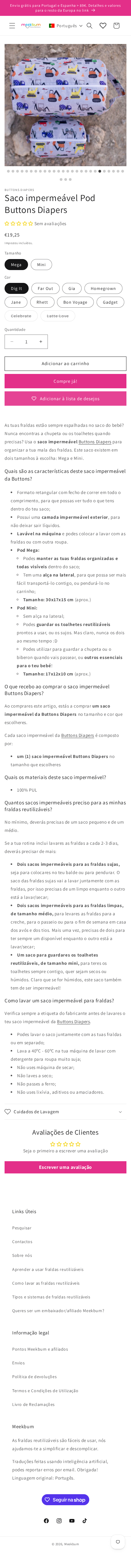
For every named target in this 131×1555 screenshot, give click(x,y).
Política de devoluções (34, 1376)
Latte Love (61, 317)
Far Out (45, 288)
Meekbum (71, 1544)
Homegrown (103, 288)
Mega (16, 264)
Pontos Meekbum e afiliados (40, 1349)
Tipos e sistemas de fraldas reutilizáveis (51, 1297)
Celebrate (24, 317)
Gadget (110, 302)
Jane (16, 302)
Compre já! (65, 381)
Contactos (22, 1241)
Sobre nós (22, 1255)
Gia (72, 288)
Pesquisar (21, 1228)
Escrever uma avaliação (65, 1167)
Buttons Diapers (95, 442)
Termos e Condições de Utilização (45, 1390)
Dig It (16, 288)
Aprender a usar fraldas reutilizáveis (47, 1269)
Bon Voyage (75, 302)
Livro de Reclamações (33, 1404)
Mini (41, 264)
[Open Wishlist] (103, 25)
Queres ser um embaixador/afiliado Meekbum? (58, 1310)
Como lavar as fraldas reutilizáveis (46, 1283)
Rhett (42, 302)
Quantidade (15, 329)
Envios (18, 1363)
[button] (12, 25)
